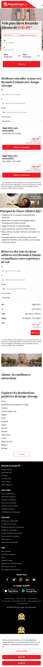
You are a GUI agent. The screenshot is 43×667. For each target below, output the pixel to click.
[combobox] (22, 94)
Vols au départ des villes (19, 601)
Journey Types (5, 117)
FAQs (3, 557)
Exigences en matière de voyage (11, 563)
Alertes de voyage (6, 560)
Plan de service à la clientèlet (10, 536)
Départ (6, 54)
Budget (3, 108)
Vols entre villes (6, 601)
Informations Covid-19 (8, 566)
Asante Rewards (6, 472)
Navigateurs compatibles (9, 530)
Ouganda (4, 421)
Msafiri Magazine (6, 485)
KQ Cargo (4, 475)
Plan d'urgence (6, 539)
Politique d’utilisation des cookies (11, 533)
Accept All (21, 663)
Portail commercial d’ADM (9, 506)
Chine (3, 418)
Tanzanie (4, 408)
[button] (27, 35)
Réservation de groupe (8, 497)
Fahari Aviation (6, 481)
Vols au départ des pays (34, 601)
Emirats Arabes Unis (8, 411)
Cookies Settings (21, 651)
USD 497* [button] (25, 27)
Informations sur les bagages (10, 512)
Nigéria (4, 415)
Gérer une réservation (8, 494)
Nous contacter (6, 551)
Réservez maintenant (21, 147)
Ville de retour (9, 50)
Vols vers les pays (9, 598)
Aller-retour (8, 35)
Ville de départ (9, 43)
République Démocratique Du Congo (14, 405)
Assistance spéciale (7, 509)
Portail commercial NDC (8, 503)
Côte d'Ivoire (5, 435)
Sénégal (4, 448)
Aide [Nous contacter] (8, 554)
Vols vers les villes (21, 598)
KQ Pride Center (6, 478)
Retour (25, 54)
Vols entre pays (32, 598)
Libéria (3, 425)
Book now (35, 333)
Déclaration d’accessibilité (9, 542)
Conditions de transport (8, 524)
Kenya (3, 401)
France (3, 438)
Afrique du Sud (6, 442)
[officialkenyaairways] (20, 579)
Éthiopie (4, 431)
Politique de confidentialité (9, 521)
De (4, 40)
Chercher (21, 64)
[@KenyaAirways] (13, 579)
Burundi (4, 428)
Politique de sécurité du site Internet (12, 527)
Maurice (4, 445)
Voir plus (21, 454)
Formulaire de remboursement (11, 569)
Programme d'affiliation (8, 500)
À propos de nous (7, 469)
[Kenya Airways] (7, 579)
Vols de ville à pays (22, 603)
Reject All (21, 657)
